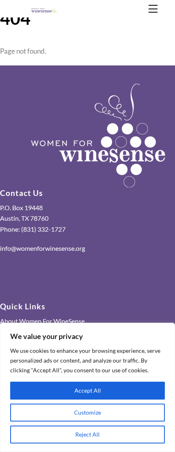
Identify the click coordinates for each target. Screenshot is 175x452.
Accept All (87, 390)
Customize (87, 412)
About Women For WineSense (42, 321)
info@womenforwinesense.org (42, 248)
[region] (87, 387)
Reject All (87, 434)
